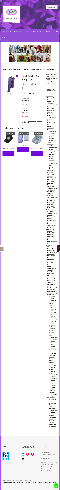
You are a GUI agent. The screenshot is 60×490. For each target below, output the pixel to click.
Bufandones (27, 69)
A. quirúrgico (17, 31)
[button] (17, 76)
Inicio (5, 69)
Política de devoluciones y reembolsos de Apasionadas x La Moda (19, 482)
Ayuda (12, 38)
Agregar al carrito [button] (8, 153)
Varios (4, 38)
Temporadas (5, 31)
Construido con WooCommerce (47, 482)
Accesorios (36, 31)
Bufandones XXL (35, 69)
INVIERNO (19, 69)
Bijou (27, 31)
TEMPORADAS (12, 69)
